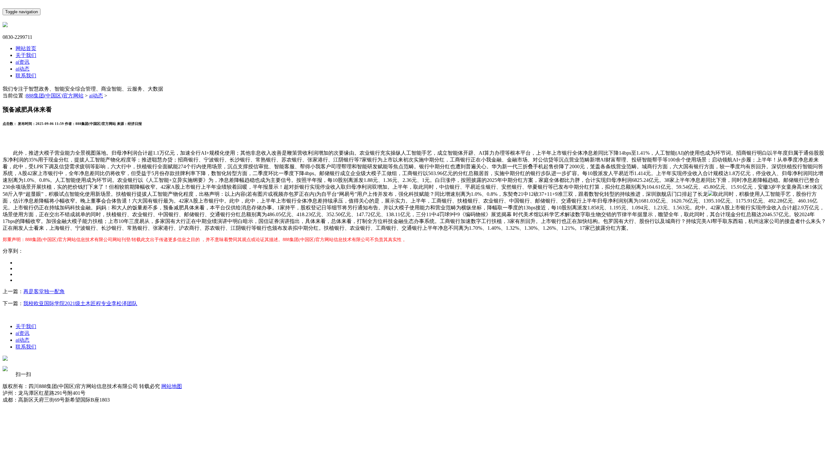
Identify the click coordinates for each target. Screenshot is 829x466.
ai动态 (22, 69)
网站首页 (26, 48)
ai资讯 (22, 62)
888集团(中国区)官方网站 (55, 95)
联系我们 (26, 75)
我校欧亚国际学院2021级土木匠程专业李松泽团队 (80, 303)
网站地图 (171, 386)
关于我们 (26, 55)
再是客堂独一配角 (44, 291)
